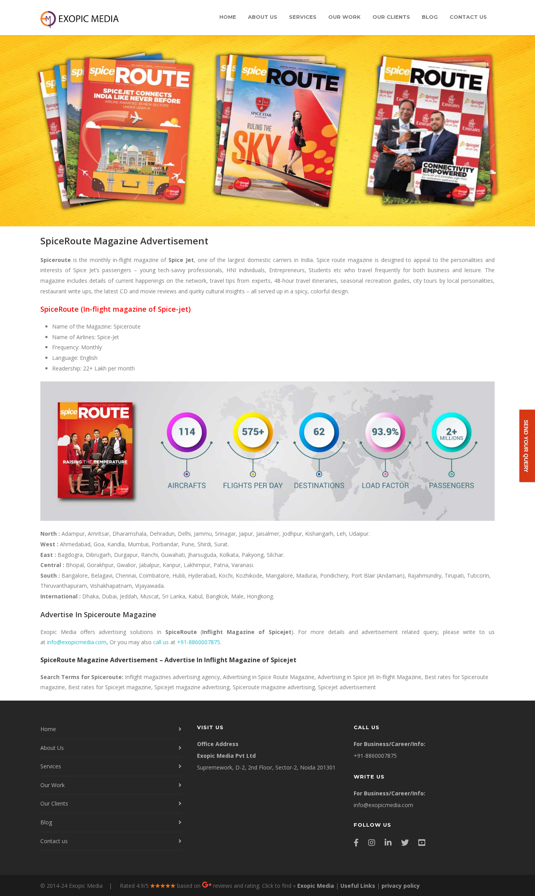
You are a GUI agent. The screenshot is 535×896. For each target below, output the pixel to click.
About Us (262, 17)
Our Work (344, 17)
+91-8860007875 (198, 642)
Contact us (468, 17)
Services (302, 17)
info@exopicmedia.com (77, 642)
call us (161, 642)
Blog (430, 17)
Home (227, 17)
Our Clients (391, 17)
